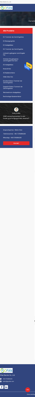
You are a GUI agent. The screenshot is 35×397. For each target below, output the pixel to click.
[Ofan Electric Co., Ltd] (6, 7)
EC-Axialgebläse (8, 45)
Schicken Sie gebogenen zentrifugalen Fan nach (10, 59)
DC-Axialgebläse (8, 65)
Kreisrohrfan (7, 69)
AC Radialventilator (9, 73)
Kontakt (16, 143)
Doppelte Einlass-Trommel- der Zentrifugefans (13, 87)
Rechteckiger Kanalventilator (12, 96)
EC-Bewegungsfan (9, 41)
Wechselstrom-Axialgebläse (12, 92)
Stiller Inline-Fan (8, 77)
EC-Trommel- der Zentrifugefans (13, 37)
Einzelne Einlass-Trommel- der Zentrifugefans (12, 81)
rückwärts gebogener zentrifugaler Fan (14, 54)
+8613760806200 (15, 137)
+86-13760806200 (20, 134)
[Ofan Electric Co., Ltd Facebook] (2, 387)
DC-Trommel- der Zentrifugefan (13, 49)
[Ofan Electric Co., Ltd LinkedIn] (6, 387)
